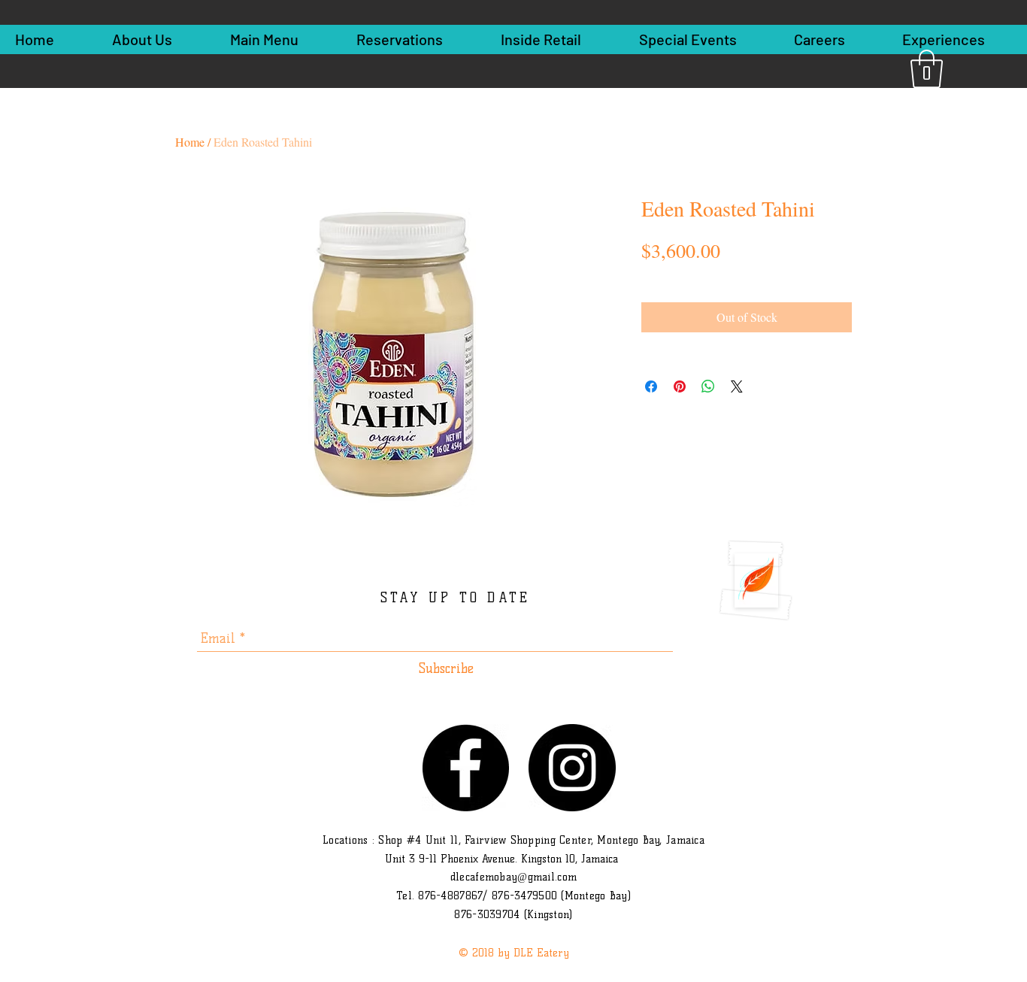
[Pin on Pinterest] (680, 386)
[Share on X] (737, 386)
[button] (926, 69)
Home (189, 142)
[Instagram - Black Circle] (572, 767)
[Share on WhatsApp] (708, 386)
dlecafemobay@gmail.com (513, 877)
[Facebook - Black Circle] (465, 767)
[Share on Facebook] (651, 386)
